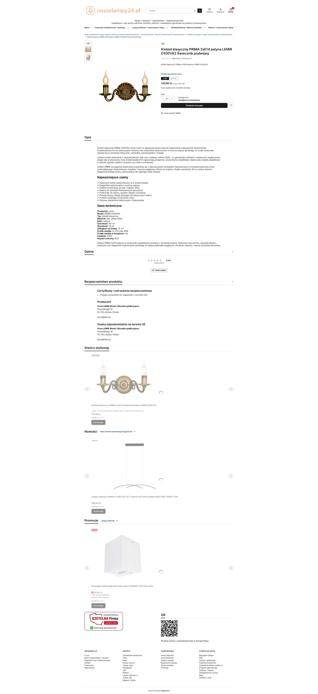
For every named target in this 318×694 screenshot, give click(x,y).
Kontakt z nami (205, 678)
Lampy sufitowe (108, 521)
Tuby (125, 658)
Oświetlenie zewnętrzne (132, 655)
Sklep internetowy (158, 691)
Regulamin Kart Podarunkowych (97, 660)
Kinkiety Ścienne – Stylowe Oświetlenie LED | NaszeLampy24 (163, 34)
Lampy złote (128, 665)
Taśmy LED (127, 678)
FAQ (201, 658)
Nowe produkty (167, 665)
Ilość (163, 94)
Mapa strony (89, 668)
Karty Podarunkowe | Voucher (96, 658)
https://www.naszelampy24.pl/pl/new (116, 431)
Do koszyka (98, 422)
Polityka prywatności (207, 663)
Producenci (89, 665)
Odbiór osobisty (167, 660)
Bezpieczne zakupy (169, 663)
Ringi (125, 660)
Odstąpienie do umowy (208, 673)
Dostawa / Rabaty (206, 670)
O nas (86, 655)
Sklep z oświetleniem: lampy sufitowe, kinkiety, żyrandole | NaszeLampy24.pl (111, 34)
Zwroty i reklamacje (207, 660)
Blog (201, 675)
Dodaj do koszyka (194, 105)
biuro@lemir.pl (104, 317)
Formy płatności (167, 655)
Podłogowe (127, 668)
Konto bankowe (167, 658)
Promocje (165, 668)
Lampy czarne (128, 663)
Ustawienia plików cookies (210, 665)
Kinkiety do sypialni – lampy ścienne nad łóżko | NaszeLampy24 (210, 34)
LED (124, 670)
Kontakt (87, 663)
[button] (199, 11)
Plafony (126, 673)
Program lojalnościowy (208, 668)
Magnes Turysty (129, 680)
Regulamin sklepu (206, 655)
